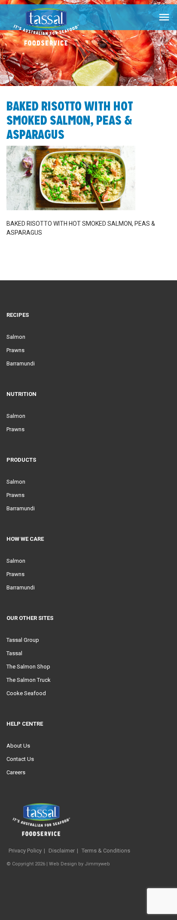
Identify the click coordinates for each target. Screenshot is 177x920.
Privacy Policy (25, 850)
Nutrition (21, 394)
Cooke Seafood (26, 693)
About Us (18, 745)
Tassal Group (22, 640)
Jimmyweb (97, 864)
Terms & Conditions (106, 850)
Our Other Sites (29, 618)
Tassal (14, 653)
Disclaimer (62, 850)
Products (21, 460)
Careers (15, 772)
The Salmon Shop (28, 666)
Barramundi (20, 363)
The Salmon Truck (28, 680)
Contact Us (20, 759)
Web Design (63, 864)
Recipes (17, 315)
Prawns (15, 350)
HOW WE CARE (25, 539)
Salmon (15, 337)
